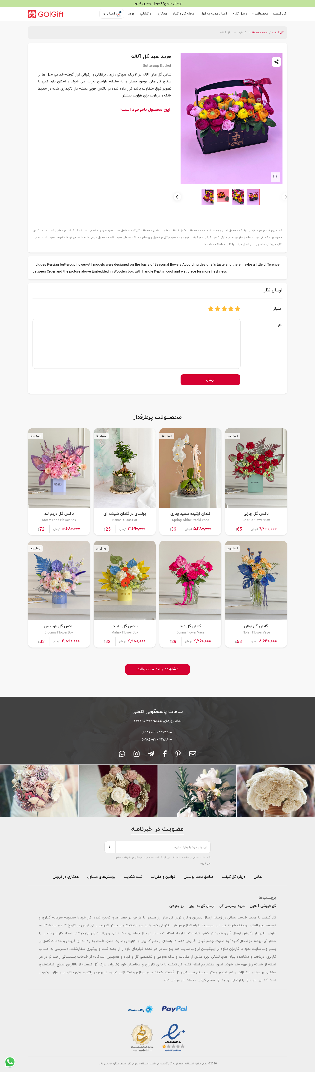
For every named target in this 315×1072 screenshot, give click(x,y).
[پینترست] (178, 755)
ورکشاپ (146, 14)
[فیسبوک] (165, 755)
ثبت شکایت (132, 876)
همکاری (162, 14)
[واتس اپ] (122, 755)
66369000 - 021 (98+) (157, 732)
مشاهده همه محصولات (157, 669)
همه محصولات (258, 33)
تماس (258, 876)
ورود (131, 14)
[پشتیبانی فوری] (151, 755)
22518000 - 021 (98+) (157, 739)
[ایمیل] (193, 755)
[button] (260, 13)
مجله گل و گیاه (184, 14)
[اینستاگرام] (136, 755)
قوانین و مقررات (162, 876)
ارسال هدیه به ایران (214, 14)
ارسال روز (109, 14)
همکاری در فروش (66, 876)
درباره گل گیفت (233, 876)
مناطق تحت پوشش (198, 876)
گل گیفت (280, 14)
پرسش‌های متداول (100, 876)
